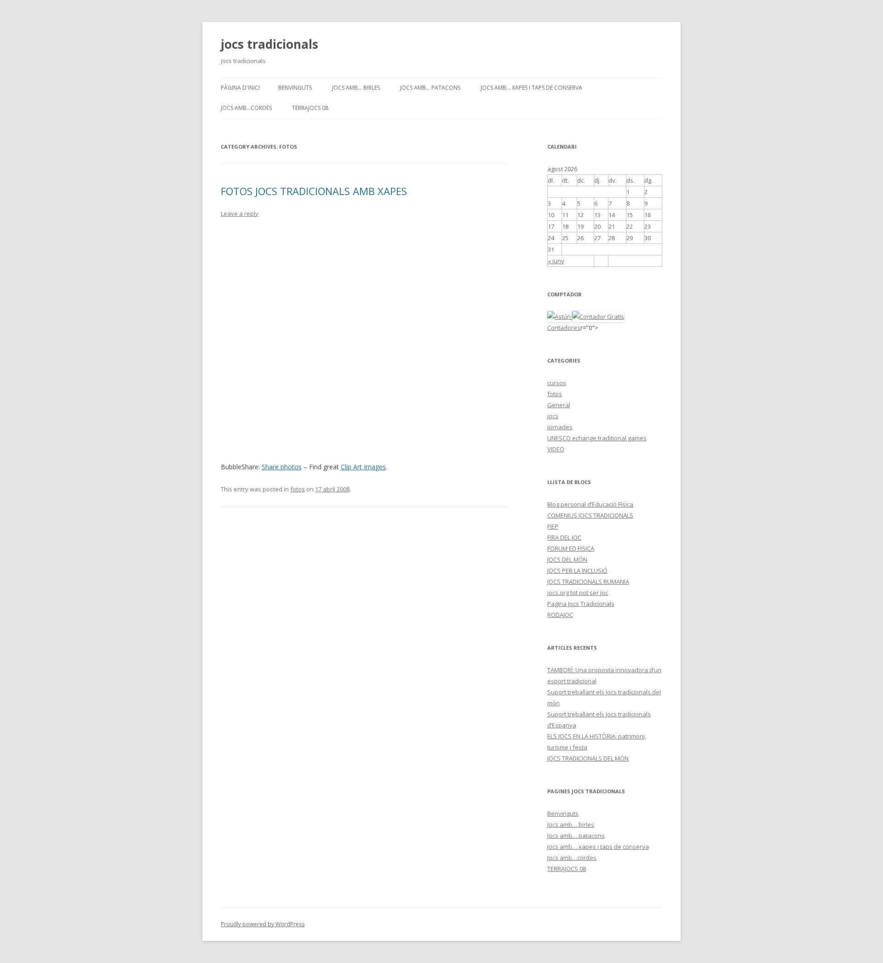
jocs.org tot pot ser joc (577, 592)
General (558, 405)
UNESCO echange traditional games (597, 438)
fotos (297, 489)
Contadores (563, 327)
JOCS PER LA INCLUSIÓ (577, 570)
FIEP (552, 526)
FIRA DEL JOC (564, 537)
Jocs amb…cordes (246, 108)
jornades (560, 427)
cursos (556, 383)
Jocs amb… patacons (430, 88)
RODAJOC (560, 615)
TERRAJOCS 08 (310, 108)
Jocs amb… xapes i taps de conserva (531, 88)
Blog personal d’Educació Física (590, 504)
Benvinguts (295, 88)
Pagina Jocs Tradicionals (580, 604)
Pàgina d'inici (240, 88)
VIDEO (555, 449)
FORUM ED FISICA (570, 548)
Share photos (282, 466)
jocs (552, 416)
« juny (556, 261)
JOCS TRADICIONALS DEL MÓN (588, 758)
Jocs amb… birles (356, 88)
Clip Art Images (363, 466)
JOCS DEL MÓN (567, 559)
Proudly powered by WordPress (262, 924)
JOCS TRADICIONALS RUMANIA (588, 581)
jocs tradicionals (269, 44)
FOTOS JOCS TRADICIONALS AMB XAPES (314, 191)
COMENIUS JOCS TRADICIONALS (590, 515)
